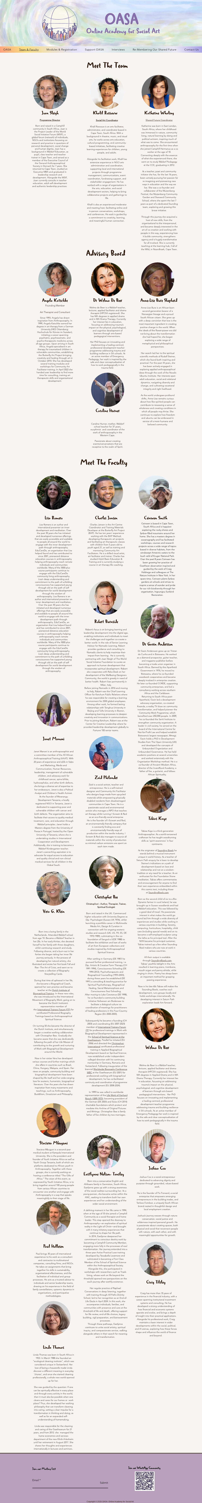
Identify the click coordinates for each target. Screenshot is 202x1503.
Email (35, 1480)
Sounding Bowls (166, 850)
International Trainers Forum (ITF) (53, 1009)
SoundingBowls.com (159, 892)
